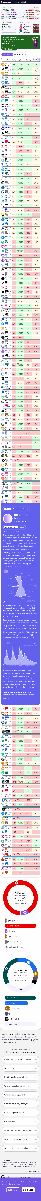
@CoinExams (32, 694)
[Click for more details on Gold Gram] (20, 442)
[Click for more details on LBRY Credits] (20, 124)
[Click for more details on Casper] (20, 369)
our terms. (32, 1166)
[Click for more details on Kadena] (20, 836)
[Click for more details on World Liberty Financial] (21, 809)
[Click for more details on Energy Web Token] (20, 351)
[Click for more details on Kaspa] (20, 160)
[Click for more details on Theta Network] (20, 365)
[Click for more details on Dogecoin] (20, 415)
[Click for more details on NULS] (20, 137)
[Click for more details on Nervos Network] (20, 741)
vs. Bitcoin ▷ (24, 509)
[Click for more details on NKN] (20, 497)
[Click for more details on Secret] (20, 310)
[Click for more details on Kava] (20, 709)
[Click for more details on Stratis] (20, 265)
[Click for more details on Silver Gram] (20, 438)
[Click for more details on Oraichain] (20, 87)
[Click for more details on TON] (20, 219)
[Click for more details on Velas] (20, 319)
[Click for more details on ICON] (20, 178)
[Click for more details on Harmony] (20, 736)
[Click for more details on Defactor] (20, 356)
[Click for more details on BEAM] (20, 864)
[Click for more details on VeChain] (20, 196)
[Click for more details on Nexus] (20, 115)
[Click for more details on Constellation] (20, 315)
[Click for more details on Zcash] (20, 456)
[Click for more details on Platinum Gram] (20, 447)
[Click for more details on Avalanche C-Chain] (20, 96)
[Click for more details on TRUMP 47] (21, 483)
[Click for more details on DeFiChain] (20, 246)
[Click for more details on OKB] (21, 460)
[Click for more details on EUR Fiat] (20, 846)
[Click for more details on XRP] (20, 278)
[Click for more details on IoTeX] (20, 101)
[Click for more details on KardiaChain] (20, 727)
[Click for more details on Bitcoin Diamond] (20, 795)
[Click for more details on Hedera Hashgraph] (20, 183)
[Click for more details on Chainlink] (21, 800)
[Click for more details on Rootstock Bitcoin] (20, 92)
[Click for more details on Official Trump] (21, 732)
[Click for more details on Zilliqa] (20, 201)
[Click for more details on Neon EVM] (20, 474)
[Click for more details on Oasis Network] (20, 324)
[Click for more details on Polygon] (20, 260)
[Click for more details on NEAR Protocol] (20, 206)
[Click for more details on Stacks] (20, 256)
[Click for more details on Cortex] (20, 419)
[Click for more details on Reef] (20, 868)
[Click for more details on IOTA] (20, 488)
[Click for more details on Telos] (20, 501)
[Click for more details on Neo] (20, 754)
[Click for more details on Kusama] (20, 133)
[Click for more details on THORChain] (20, 338)
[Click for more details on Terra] (20, 873)
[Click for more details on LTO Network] (20, 433)
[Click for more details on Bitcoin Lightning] (20, 64)
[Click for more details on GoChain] (20, 745)
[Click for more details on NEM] (20, 301)
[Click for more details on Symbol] (20, 274)
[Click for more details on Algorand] (20, 69)
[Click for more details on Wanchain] (20, 187)
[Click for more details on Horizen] (20, 723)
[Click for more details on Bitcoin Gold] (20, 429)
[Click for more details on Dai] (21, 818)
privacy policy (6, 1184)
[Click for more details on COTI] (20, 469)
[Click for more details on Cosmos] (20, 292)
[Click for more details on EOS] (20, 492)
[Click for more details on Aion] (20, 228)
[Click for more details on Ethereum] (20, 151)
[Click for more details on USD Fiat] (20, 841)
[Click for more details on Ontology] (20, 251)
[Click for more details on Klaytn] (20, 333)
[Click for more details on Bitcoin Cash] (20, 242)
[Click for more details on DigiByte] (20, 192)
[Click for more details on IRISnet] (20, 347)
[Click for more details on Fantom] (20, 169)
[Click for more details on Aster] (21, 782)
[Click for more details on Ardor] (20, 383)
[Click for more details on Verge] (20, 805)
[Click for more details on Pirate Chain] (20, 823)
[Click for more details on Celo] (20, 215)
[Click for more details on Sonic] (20, 759)
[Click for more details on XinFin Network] (20, 827)
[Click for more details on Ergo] (20, 401)
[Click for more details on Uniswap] (21, 854)
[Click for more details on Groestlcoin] (20, 297)
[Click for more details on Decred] (20, 119)
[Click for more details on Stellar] (20, 283)
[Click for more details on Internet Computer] (20, 306)
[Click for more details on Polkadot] (20, 142)
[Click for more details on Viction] (20, 786)
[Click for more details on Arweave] (20, 424)
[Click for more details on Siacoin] (20, 397)
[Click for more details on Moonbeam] (20, 406)
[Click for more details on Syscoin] (20, 777)
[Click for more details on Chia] (20, 360)
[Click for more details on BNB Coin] (20, 74)
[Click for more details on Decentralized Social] (20, 224)
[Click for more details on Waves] (20, 392)
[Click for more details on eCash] (20, 374)
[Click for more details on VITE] (20, 750)
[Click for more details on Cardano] (20, 210)
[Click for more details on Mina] (20, 479)
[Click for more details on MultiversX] (20, 105)
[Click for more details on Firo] (20, 859)
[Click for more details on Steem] (20, 128)
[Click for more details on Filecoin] (20, 814)
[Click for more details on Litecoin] (20, 233)
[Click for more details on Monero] (20, 714)
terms (18, 1184)
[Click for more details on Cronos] (20, 174)
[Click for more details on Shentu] (20, 328)
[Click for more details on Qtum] (20, 718)
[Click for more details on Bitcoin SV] (20, 465)
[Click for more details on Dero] (20, 342)
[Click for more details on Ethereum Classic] (20, 269)
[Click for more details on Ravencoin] (20, 850)
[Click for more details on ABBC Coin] (20, 764)
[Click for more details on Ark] (20, 287)
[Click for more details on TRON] (20, 146)
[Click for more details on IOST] (20, 378)
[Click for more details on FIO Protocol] (20, 832)
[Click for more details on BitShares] (20, 451)
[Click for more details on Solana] (20, 110)
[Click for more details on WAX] (20, 768)
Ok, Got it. (28, 1189)
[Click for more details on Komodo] (20, 388)
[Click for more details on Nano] (20, 78)
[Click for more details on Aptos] (20, 155)
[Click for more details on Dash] (20, 237)
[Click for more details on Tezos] (20, 165)
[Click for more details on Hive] (20, 791)
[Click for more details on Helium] (20, 83)
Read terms (13, 1189)
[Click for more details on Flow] (20, 773)
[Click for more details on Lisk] (20, 410)
